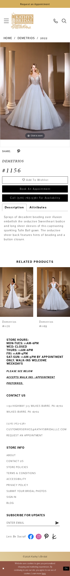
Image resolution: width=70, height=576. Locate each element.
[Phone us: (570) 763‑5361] (55, 20)
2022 (43, 38)
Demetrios (26, 38)
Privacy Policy (17, 485)
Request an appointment (25, 435)
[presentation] (21, 292)
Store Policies (17, 467)
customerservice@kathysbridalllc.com (37, 429)
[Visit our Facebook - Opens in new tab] (31, 536)
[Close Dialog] (3, 568)
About (11, 455)
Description (14, 207)
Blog (10, 503)
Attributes (38, 207)
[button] (6, 20)
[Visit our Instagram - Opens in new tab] (38, 536)
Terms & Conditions (21, 473)
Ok (66, 568)
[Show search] (64, 20)
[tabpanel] (35, 90)
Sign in (11, 497)
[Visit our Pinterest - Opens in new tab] (46, 536)
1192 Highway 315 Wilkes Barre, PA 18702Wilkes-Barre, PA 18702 (35, 408)
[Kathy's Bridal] (22, 20)
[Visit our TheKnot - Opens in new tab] (54, 536)
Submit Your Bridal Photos (27, 491)
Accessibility (16, 479)
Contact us (15, 461)
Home (8, 38)
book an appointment (35, 189)
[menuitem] (6, 20)
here (44, 573)
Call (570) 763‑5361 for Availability (35, 198)
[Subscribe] (57, 523)
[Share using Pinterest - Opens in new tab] (18, 151)
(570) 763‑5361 (16, 423)
